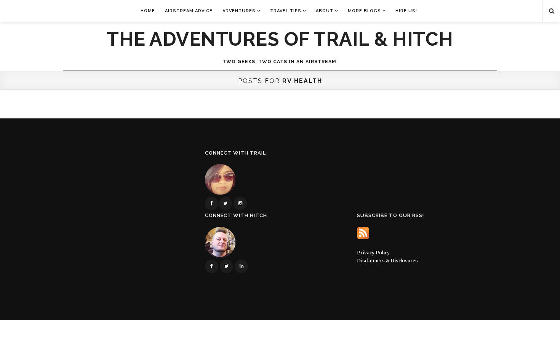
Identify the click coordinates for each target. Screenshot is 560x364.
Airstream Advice (189, 10)
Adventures (239, 10)
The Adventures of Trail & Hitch (280, 39)
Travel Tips (285, 10)
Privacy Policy (373, 252)
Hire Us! (406, 10)
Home (148, 10)
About (324, 10)
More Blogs (364, 10)
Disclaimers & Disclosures (387, 260)
